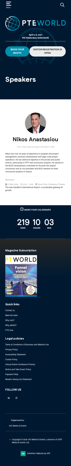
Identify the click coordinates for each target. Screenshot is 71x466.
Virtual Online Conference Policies (20, 365)
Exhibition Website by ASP (38, 454)
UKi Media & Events (17, 426)
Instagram (16, 398)
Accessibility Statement (15, 355)
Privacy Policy (11, 350)
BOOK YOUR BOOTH (17, 51)
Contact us (10, 311)
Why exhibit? (11, 325)
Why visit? (9, 320)
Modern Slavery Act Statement (18, 380)
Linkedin (8, 398)
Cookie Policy (11, 360)
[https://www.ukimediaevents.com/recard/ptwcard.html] (21, 296)
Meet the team (11, 316)
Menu (8, 7)
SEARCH (62, 5)
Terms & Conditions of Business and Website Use (27, 345)
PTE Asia (9, 330)
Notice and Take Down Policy (18, 370)
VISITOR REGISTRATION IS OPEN (47, 51)
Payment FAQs (11, 375)
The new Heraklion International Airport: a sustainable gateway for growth (34, 189)
